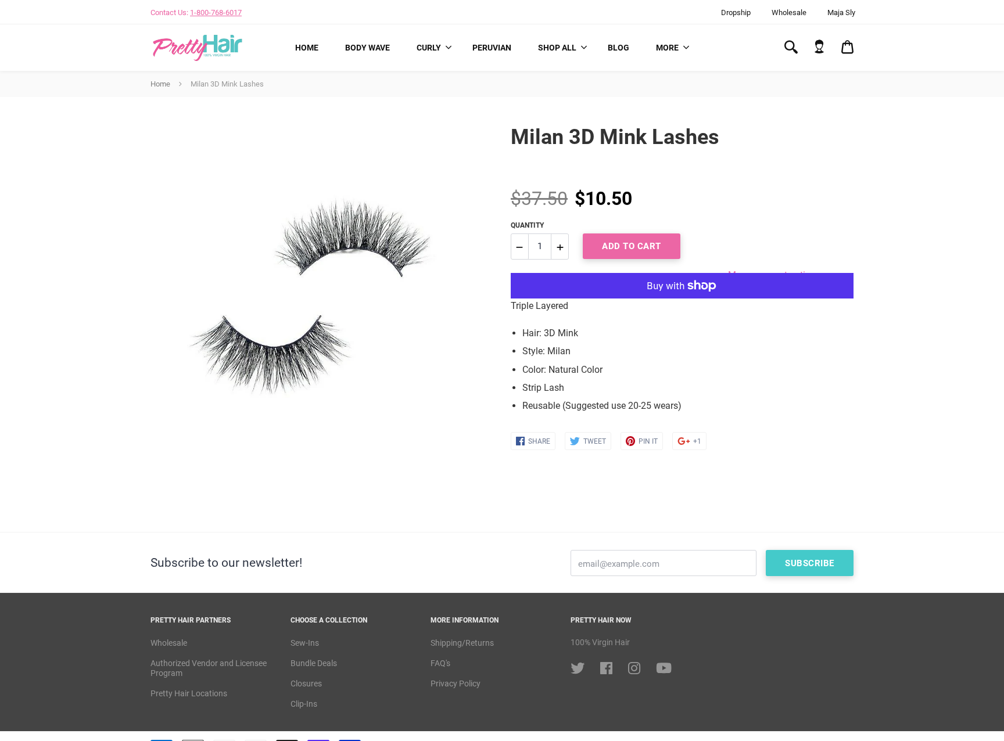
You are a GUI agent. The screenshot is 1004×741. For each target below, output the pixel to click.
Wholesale (789, 12)
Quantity (527, 225)
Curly (429, 47)
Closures (306, 683)
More (667, 47)
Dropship (736, 12)
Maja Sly (841, 12)
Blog (618, 47)
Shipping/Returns (462, 643)
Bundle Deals (314, 663)
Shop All (557, 47)
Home (306, 47)
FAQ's (440, 663)
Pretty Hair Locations (188, 693)
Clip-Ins (304, 703)
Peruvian (491, 47)
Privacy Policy (456, 683)
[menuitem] (307, 47)
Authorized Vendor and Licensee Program (208, 668)
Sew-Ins (305, 643)
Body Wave (367, 47)
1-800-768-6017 (216, 12)
